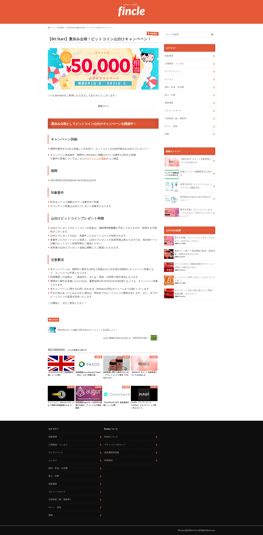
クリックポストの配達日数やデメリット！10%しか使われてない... (195, 265)
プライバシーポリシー (115, 444)
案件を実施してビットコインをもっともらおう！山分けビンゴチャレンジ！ (196, 212)
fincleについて (111, 436)
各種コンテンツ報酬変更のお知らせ (196, 173)
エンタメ (169, 79)
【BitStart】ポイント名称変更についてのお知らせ (195, 161)
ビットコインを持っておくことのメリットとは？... (195, 279)
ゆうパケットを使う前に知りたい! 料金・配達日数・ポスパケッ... (194, 292)
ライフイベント (172, 71)
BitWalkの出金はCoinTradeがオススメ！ (195, 198)
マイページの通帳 (96, 158)
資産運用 (169, 55)
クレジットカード (173, 110)
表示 (106, 106)
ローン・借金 (171, 126)
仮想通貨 (54, 319)
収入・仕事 (170, 95)
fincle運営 (182, 243)
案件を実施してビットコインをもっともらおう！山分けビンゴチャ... (195, 239)
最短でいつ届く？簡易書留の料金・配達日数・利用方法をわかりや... (195, 252)
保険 (167, 134)
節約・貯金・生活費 (174, 87)
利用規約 (108, 460)
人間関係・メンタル (174, 63)
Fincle (195, 530)
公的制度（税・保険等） (176, 118)
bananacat (182, 257)
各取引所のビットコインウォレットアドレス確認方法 (196, 186)
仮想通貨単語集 (111, 452)
